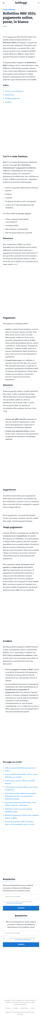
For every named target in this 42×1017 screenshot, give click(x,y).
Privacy (33, 1008)
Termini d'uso (24, 1008)
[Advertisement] (21, 131)
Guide (4, 26)
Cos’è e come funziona (14, 91)
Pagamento (9, 95)
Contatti (15, 1008)
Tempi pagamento (12, 98)
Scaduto (8, 102)
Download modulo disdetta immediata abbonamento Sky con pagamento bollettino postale (20, 796)
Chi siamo (8, 1008)
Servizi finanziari (9, 9)
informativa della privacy (15, 903)
